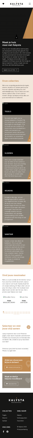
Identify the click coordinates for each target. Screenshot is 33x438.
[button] (3, 311)
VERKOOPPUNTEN (14, 367)
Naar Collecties (9, 70)
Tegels (4, 415)
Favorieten (12, 384)
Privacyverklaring (22, 429)
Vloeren (4, 418)
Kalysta (19, 415)
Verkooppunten (22, 418)
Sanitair (4, 421)
